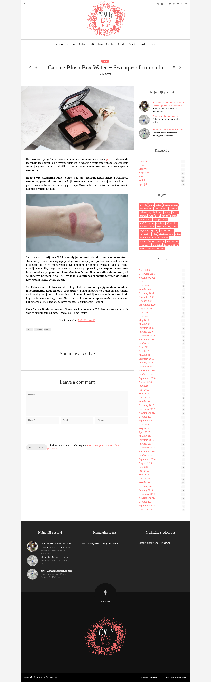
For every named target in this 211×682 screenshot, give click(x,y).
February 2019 (146, 358)
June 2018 (144, 389)
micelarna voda (147, 226)
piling (178, 233)
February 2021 (146, 293)
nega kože (173, 226)
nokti (170, 230)
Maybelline (172, 223)
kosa (157, 215)
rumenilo (38, 329)
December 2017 (147, 409)
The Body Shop (171, 244)
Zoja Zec (151, 248)
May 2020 (144, 320)
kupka (165, 215)
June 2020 (144, 316)
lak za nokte (145, 219)
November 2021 (147, 277)
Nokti (92, 44)
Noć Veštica (145, 233)
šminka (47, 329)
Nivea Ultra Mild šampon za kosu (168, 129)
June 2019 (144, 351)
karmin (143, 215)
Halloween (145, 212)
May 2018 (144, 393)
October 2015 (146, 501)
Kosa (100, 44)
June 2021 (144, 285)
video (142, 248)
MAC (165, 219)
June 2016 (144, 470)
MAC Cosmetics (147, 223)
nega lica (144, 230)
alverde (143, 204)
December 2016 (147, 447)
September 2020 (147, 304)
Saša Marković (86, 320)
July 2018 (143, 385)
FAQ (162, 677)
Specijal (109, 44)
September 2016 (147, 459)
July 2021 (143, 281)
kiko (151, 215)
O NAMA (144, 677)
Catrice (30, 329)
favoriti (173, 208)
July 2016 (143, 466)
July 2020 (143, 312)
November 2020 (147, 297)
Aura (151, 204)
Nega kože (71, 44)
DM (156, 208)
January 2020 (146, 331)
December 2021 (147, 273)
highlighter (157, 212)
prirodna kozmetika (149, 237)
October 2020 (146, 300)
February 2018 (146, 405)
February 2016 (146, 486)
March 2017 (145, 436)
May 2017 (144, 428)
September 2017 (147, 420)
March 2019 (145, 354)
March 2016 (145, 482)
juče (108, 159)
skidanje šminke (147, 241)
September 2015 (147, 505)
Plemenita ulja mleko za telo (166, 116)
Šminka (82, 44)
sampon (165, 237)
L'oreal (173, 215)
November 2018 (147, 370)
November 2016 (147, 451)
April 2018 (144, 397)
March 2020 (145, 324)
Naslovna (59, 44)
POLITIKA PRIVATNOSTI (176, 677)
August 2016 (145, 463)
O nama (153, 44)
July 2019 (143, 347)
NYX (155, 233)
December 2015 (147, 493)
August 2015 (145, 509)
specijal (160, 241)
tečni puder (145, 244)
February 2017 (146, 439)
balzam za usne (170, 204)
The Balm (157, 244)
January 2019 (146, 362)
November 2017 (147, 412)
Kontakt (142, 44)
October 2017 (146, 416)
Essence (163, 208)
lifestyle (157, 219)
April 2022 (144, 269)
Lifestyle (121, 44)
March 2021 (145, 289)
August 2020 (145, 308)
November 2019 (147, 339)
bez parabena (146, 208)
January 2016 (146, 490)
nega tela (154, 230)
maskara (160, 223)
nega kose (161, 226)
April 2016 (144, 478)
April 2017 (144, 432)
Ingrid (175, 212)
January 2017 (146, 443)
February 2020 (146, 327)
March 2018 (145, 401)
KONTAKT (154, 677)
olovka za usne (166, 233)
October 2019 (146, 343)
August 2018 (145, 381)
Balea (158, 204)
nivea (163, 230)
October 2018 (146, 374)
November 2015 (147, 497)
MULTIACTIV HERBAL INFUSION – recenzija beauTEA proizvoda (168, 104)
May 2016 (144, 474)
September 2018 (147, 378)
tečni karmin (173, 241)
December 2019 (147, 335)
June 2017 (144, 424)
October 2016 (146, 455)
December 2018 (147, 366)
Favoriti (131, 44)
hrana (167, 212)
